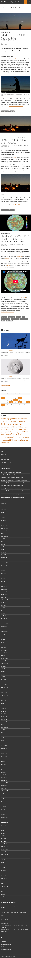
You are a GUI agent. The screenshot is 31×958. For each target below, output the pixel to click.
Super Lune (14, 436)
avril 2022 (3, 645)
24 (2, 404)
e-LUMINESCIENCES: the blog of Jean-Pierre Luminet (13, 912)
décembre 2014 (4, 878)
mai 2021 (3, 674)
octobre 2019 (4, 724)
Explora (2, 915)
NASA (8, 265)
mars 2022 (3, 647)
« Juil (2, 408)
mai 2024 (3, 578)
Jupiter (4, 424)
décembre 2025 (4, 528)
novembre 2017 (4, 785)
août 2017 (3, 793)
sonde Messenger (6, 318)
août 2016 (3, 825)
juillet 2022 (3, 637)
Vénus (11, 440)
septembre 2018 (4, 759)
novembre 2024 (4, 562)
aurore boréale (22, 418)
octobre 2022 (4, 629)
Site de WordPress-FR (6, 949)
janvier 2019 (4, 748)
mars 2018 (3, 774)
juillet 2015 (3, 859)
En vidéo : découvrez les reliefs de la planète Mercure (15, 239)
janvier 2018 (4, 780)
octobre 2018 (4, 756)
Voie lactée (4, 440)
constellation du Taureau (5, 421)
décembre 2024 (4, 560)
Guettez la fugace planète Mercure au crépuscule (14, 140)
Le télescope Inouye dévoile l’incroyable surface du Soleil (14, 488)
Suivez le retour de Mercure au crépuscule (13, 37)
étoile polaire (6, 442)
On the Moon (20, 429)
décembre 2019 (4, 719)
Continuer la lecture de (16, 106)
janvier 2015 (4, 875)
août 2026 (3, 507)
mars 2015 (3, 870)
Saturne (14, 434)
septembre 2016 (4, 822)
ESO (23, 421)
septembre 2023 (4, 599)
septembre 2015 (4, 854)
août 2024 (3, 570)
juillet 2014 (3, 891)
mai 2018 (3, 769)
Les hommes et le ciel (6, 462)
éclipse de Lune (16, 440)
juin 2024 (3, 576)
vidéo (3, 320)
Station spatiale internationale (6, 436)
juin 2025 (3, 544)
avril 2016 (3, 835)
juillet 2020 (3, 700)
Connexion (3, 941)
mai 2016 (3, 833)
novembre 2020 (4, 690)
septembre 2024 (4, 568)
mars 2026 (3, 520)
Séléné (25, 436)
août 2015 (3, 857)
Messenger (19, 256)
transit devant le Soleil (20, 297)
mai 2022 (3, 642)
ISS (24, 421)
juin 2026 (3, 512)
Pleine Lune (23, 432)
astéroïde (18, 418)
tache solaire (4, 437)
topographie (24, 318)
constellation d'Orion (10, 420)
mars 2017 (3, 806)
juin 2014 (3, 894)
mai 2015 (3, 865)
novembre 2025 (4, 530)
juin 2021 (3, 671)
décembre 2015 (4, 846)
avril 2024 (3, 581)
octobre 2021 (4, 660)
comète (2, 420)
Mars (11, 426)
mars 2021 (3, 679)
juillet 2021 (3, 668)
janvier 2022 (4, 652)
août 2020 (3, 698)
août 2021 (3, 666)
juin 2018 (3, 767)
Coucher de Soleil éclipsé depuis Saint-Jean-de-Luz (12, 485)
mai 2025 (3, 546)
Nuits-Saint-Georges (5, 429)
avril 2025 (3, 549)
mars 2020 (3, 711)
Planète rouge (14, 432)
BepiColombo (5, 111)
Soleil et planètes (5, 32)
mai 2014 (3, 896)
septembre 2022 (4, 631)
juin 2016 (3, 830)
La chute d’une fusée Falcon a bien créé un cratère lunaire (14, 480)
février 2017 (4, 809)
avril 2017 (3, 804)
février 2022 (4, 650)
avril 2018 (3, 772)
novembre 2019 (4, 721)
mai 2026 (3, 515)
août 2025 (3, 538)
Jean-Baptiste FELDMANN (15, 43)
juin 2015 (3, 862)
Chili (26, 418)
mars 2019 (3, 743)
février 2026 (4, 523)
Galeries (6, 330)
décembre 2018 (4, 751)
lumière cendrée (13, 424)
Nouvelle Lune (24, 427)
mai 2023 (3, 610)
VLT (28, 437)
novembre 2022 (4, 626)
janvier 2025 (4, 557)
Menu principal (29, 2)
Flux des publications (6, 944)
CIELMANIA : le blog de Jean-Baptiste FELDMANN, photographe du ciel (12, 2)
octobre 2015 (4, 851)
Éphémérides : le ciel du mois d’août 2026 (10, 494)
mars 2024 (3, 584)
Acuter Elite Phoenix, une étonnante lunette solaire (12, 477)
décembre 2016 (4, 814)
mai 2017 (3, 801)
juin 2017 (3, 798)
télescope (10, 437)
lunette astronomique (5, 427)
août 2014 (3, 888)
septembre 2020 (4, 695)
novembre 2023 (4, 594)
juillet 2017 (3, 796)
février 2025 (4, 554)
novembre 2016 (4, 817)
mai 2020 (3, 706)
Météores (3, 457)
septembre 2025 (4, 536)
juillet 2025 (3, 541)
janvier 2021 (4, 684)
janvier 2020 (4, 716)
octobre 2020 (4, 692)
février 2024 (4, 586)
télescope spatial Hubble (18, 437)
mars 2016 (3, 838)
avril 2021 (3, 676)
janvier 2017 (4, 812)
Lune (20, 424)
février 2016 (4, 841)
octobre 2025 (4, 533)
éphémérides (23, 440)
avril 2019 (3, 740)
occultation (12, 429)
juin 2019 (3, 735)
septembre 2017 (4, 790)
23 (28, 402)
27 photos (10, 350)
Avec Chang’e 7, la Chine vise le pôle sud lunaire (12, 474)
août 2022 (3, 634)
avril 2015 (3, 867)
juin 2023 (3, 607)
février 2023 (4, 618)
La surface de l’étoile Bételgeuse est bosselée (11, 472)
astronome (13, 418)
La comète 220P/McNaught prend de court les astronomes (14, 482)
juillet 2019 (3, 732)
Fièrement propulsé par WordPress (8, 956)
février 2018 (4, 777)
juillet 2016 (3, 827)
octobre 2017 (4, 788)
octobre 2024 (4, 565)
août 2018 (3, 761)
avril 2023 (3, 613)
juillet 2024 (3, 573)
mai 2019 (3, 737)
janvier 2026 (4, 525)
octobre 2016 (4, 820)
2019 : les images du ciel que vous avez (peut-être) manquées (15, 352)
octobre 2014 (4, 883)
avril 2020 (3, 708)
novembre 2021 (4, 658)
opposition (3, 432)
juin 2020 (3, 703)
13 (15, 400)
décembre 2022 (4, 623)
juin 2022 (3, 639)
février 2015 (4, 873)
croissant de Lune (16, 421)
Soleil (14, 58)
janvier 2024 (4, 589)
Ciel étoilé (3, 454)
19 (11, 402)
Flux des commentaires (6, 946)
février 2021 (4, 682)
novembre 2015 (4, 849)
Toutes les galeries (6, 385)
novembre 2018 (4, 753)
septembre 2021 (4, 663)
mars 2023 (3, 615)
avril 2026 (3, 517)
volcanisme (9, 320)
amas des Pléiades (6, 418)
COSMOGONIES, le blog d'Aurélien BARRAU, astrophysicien (15, 910)
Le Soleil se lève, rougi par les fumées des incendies (12, 497)
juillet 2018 (3, 764)
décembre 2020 (4, 687)
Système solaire (15, 318)
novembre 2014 (4, 881)
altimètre (4, 317)
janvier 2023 (4, 621)
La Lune (2, 451)
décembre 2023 (4, 591)
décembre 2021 (4, 655)
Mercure (12, 111)
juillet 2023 (3, 605)
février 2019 (4, 745)
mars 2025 (3, 552)
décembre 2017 (4, 782)
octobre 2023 (4, 597)
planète (7, 432)
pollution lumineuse (6, 434)
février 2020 (4, 713)
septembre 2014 (4, 886)
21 (19, 402)
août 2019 (3, 729)
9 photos (10, 376)
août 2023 (3, 602)
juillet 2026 (3, 509)
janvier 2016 (4, 843)
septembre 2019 (4, 727)
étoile (2, 442)
